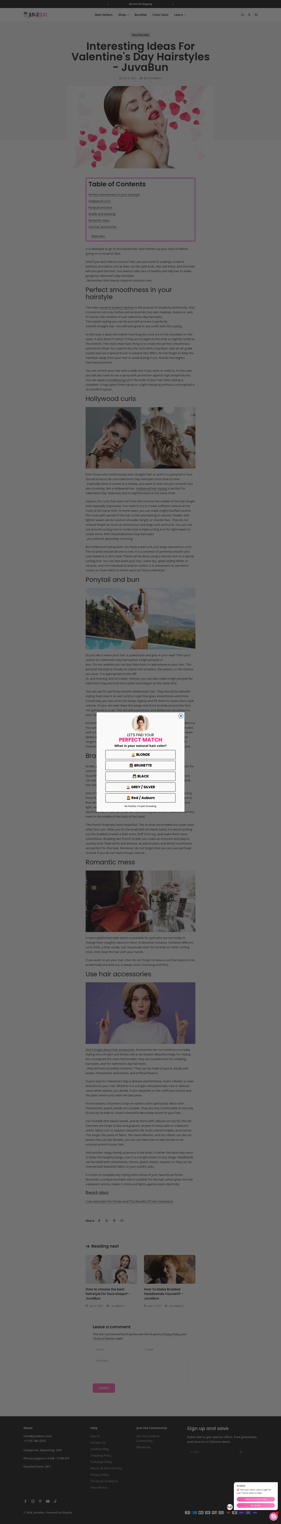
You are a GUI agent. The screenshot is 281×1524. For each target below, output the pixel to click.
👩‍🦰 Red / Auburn (140, 797)
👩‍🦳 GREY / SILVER (140, 787)
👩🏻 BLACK (140, 776)
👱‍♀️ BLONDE (140, 754)
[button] (273, 1516)
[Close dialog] (181, 716)
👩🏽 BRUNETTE (140, 765)
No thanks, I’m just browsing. (140, 806)
